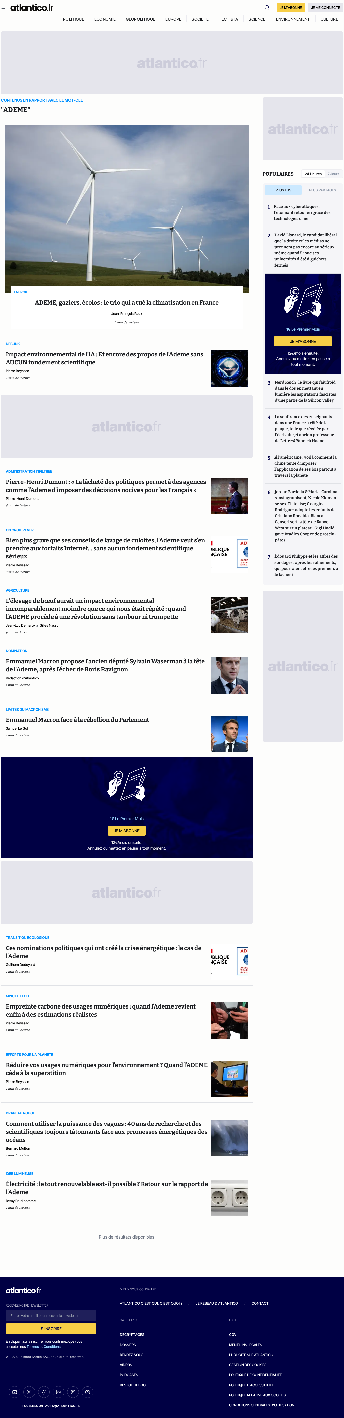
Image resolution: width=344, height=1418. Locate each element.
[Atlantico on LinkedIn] (58, 1392)
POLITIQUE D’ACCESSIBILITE (251, 1385)
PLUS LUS (283, 190)
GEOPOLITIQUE (140, 19)
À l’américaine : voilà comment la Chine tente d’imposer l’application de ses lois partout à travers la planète (305, 466)
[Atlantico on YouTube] (87, 1392)
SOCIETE (200, 19)
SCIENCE (257, 19)
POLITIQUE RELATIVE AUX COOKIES (257, 1395)
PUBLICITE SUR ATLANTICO (251, 1355)
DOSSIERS (128, 1344)
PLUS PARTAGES (322, 190)
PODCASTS (129, 1375)
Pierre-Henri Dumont (22, 498)
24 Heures (313, 174)
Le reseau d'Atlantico (217, 1303)
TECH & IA (228, 19)
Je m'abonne (127, 830)
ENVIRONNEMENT (293, 19)
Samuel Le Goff (18, 728)
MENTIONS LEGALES (245, 1344)
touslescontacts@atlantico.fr (51, 1406)
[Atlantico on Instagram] (73, 1392)
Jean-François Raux (126, 313)
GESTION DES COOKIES (247, 1365)
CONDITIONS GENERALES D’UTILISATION (261, 1405)
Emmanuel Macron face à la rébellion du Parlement (77, 719)
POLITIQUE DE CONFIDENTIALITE (255, 1375)
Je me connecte (325, 7)
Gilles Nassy (49, 625)
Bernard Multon (18, 1148)
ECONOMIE (105, 19)
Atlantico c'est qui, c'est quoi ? (151, 1303)
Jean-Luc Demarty (20, 625)
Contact (260, 1303)
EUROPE (173, 19)
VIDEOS (126, 1365)
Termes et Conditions (44, 1346)
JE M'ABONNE (291, 7)
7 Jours (333, 174)
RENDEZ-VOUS (131, 1355)
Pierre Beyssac (17, 371)
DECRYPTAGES (132, 1334)
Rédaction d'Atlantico (22, 678)
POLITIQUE (73, 19)
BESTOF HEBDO (133, 1385)
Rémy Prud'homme (21, 1201)
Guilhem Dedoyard (20, 964)
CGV (232, 1334)
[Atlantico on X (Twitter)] (29, 1392)
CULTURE (329, 19)
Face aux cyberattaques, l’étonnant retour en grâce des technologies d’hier (302, 212)
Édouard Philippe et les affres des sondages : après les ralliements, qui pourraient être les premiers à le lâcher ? (306, 565)
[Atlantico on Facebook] (44, 1392)
